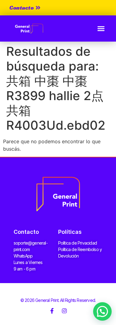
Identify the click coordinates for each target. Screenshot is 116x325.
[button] (101, 29)
